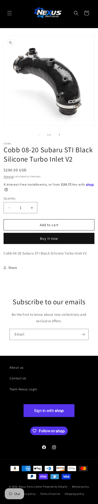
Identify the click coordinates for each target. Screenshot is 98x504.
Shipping (9, 176)
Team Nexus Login (23, 389)
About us (17, 367)
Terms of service (50, 493)
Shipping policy (74, 493)
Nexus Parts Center (31, 486)
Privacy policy (27, 493)
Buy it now (49, 238)
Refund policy (80, 486)
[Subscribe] (83, 334)
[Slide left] (38, 134)
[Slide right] (59, 134)
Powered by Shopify (55, 486)
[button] (9, 13)
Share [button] (12, 267)
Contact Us (18, 378)
